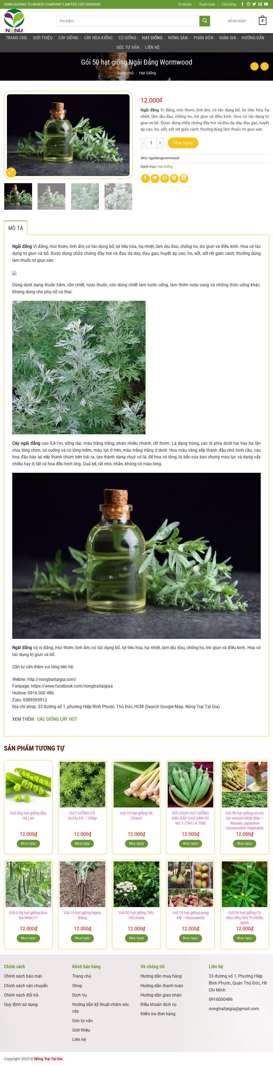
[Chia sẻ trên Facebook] (145, 178)
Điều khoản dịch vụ (158, 1004)
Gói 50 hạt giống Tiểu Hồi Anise (136, 915)
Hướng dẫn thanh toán (161, 985)
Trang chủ (125, 73)
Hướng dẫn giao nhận (161, 995)
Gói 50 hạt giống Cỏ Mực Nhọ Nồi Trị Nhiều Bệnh (244, 918)
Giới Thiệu (43, 37)
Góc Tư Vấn (128, 47)
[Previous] (13, 135)
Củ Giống (127, 37)
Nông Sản (178, 37)
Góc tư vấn (82, 1020)
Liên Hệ (152, 47)
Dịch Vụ (79, 995)
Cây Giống (68, 37)
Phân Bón (203, 37)
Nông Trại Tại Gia (48, 1059)
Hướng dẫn (253, 37)
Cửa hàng (229, 4)
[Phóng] (11, 172)
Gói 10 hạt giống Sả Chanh (136, 816)
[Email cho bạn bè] (164, 178)
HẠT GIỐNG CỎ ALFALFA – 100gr (82, 816)
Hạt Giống (152, 37)
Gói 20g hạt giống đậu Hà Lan (28, 816)
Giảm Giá (227, 37)
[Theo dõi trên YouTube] (266, 4)
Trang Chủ (16, 37)
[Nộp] (204, 21)
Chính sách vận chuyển (26, 985)
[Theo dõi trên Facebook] (242, 4)
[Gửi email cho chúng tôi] (260, 4)
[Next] (123, 135)
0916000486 (221, 999)
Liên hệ (79, 1039)
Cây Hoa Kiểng (98, 37)
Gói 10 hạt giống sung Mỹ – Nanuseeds (190, 915)
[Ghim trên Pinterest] (174, 178)
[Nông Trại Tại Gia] (26, 21)
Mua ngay (183, 142)
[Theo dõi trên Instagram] (248, 4)
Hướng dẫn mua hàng (161, 976)
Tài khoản (185, 4)
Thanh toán (206, 4)
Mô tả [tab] (15, 228)
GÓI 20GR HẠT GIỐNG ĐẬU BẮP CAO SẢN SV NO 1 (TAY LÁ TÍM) (190, 818)
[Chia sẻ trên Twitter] (155, 178)
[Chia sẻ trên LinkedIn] (183, 178)
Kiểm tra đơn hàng (157, 1013)
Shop (77, 985)
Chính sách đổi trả (21, 995)
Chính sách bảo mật (23, 976)
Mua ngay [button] (28, 843)
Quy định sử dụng (21, 1004)
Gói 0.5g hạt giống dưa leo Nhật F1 (28, 915)
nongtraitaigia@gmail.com (234, 1008)
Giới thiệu (81, 1030)
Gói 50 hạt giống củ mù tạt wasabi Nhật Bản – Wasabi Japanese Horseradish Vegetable (245, 820)
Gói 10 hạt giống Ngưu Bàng (82, 915)
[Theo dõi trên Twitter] (254, 4)
